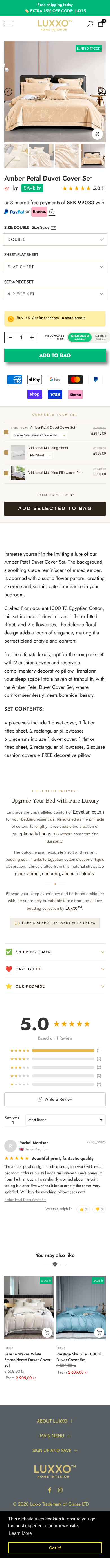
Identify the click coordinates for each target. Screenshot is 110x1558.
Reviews (12, 1120)
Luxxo (9, 1347)
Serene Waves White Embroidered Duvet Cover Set (27, 1360)
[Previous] (8, 92)
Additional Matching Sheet (48, 448)
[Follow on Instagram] (60, 1490)
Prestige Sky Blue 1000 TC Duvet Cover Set (79, 1357)
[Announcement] (55, 7)
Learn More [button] (20, 1533)
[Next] (102, 92)
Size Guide (40, 227)
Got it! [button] (55, 1548)
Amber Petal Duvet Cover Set (25, 1199)
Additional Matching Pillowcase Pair (55, 473)
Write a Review (58, 1099)
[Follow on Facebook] (49, 1490)
